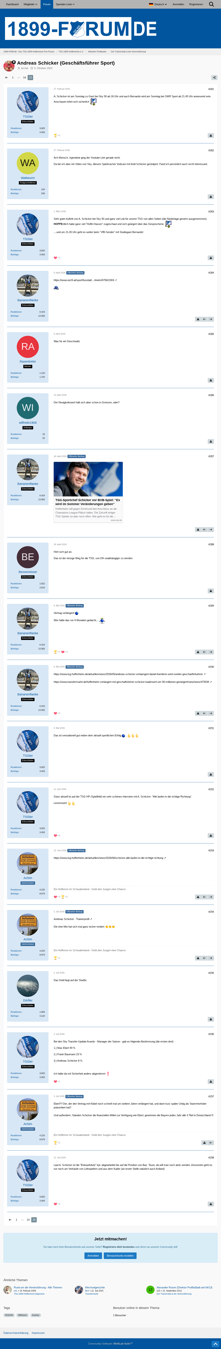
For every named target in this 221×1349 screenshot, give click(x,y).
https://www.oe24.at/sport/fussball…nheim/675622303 (84, 280)
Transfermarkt (91, 1294)
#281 (211, 89)
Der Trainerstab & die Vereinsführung (174, 1294)
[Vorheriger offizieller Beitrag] (204, 319)
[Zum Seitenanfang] (215, 1344)
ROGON (9, 1315)
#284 (211, 272)
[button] (158, 4)
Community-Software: (110, 1343)
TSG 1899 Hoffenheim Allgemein (29, 1294)
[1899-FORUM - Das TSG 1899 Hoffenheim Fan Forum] (110, 28)
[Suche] (211, 4)
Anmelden (178, 4)
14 (24, 77)
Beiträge (15, 132)
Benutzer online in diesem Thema (136, 1308)
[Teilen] (214, 77)
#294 (211, 911)
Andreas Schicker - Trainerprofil (71, 919)
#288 (211, 544)
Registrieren (196, 4)
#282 (211, 150)
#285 (211, 333)
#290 (211, 666)
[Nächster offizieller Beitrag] (211, 319)
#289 (211, 605)
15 (30, 77)
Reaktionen (16, 128)
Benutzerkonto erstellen (120, 1255)
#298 (211, 1157)
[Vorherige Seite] (6, 77)
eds (15, 1291)
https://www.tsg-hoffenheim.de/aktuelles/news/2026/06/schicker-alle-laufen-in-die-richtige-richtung (108, 857)
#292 (211, 789)
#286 (211, 395)
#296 (211, 1034)
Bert (87, 1291)
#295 (211, 972)
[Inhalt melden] (211, 135)
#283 (211, 211)
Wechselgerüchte (95, 1287)
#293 (211, 850)
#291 (211, 728)
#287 (211, 456)
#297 (211, 1096)
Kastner (35, 1315)
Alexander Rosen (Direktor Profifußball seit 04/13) (184, 1287)
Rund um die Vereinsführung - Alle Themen (38, 1287)
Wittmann (22, 1315)
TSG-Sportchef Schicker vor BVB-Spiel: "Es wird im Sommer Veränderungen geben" (87, 502)
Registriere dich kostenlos (118, 1246)
